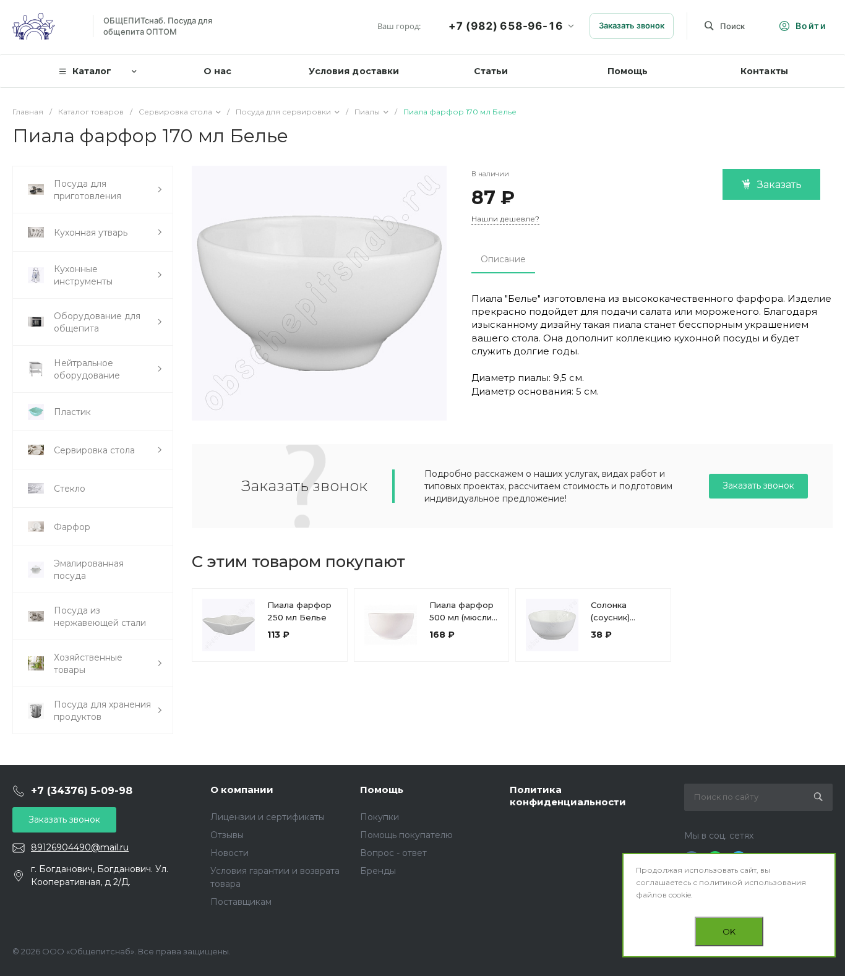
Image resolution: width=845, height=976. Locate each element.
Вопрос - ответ (393, 852)
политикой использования (752, 882)
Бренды (378, 870)
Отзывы (227, 835)
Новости (229, 852)
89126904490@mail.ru (80, 847)
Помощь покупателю (406, 835)
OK (729, 931)
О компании (241, 789)
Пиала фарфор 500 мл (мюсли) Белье (461, 617)
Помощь (381, 789)
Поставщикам (241, 901)
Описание (503, 259)
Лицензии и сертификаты (267, 817)
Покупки (379, 817)
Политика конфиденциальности (568, 796)
